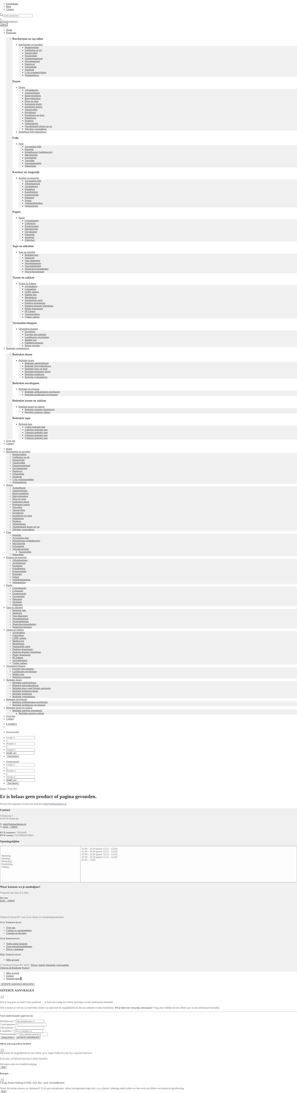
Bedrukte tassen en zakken (32, 406)
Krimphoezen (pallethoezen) (38, 152)
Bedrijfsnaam (7, 1021)
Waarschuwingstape (34, 271)
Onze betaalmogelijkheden (19, 946)
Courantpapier (32, 220)
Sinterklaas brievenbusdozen (32, 132)
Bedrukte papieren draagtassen (40, 409)
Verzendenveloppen (28, 329)
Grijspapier (30, 223)
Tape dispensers (32, 260)
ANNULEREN (7, 1037)
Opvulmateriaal (32, 61)
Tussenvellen (31, 53)
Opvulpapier (31, 231)
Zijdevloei (30, 240)
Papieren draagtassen (35, 303)
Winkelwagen (14, 978)
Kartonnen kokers (33, 106)
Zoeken (10, 976)
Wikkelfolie (30, 166)
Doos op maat (31, 101)
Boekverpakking (33, 95)
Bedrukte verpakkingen (17, 348)
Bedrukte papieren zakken (37, 412)
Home (9, 30)
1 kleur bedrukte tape (35, 427)
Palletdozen (30, 118)
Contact (10, 9)
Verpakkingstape (33, 263)
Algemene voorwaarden (57, 965)
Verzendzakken (32, 314)
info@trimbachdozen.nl (54, 804)
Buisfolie (29, 149)
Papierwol (30, 64)
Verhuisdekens (32, 75)
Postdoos (29, 120)
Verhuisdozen (31, 123)
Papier (22, 217)
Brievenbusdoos (33, 98)
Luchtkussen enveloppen (37, 337)
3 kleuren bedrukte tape (36, 432)
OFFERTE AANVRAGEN (28, 1037)
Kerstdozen (30, 112)
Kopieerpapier (32, 194)
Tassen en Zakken (27, 283)
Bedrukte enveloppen (29, 389)
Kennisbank (12, 3)
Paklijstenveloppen (34, 342)
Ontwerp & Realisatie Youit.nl (14, 968)
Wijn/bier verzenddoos (36, 129)
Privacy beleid (38, 965)
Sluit (3, 1067)
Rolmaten (29, 197)
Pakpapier (29, 234)
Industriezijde (31, 229)
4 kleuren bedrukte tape (36, 435)
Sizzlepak (29, 69)
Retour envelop (32, 345)
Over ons (10, 440)
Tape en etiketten (27, 252)
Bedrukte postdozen (34, 374)
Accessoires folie (33, 146)
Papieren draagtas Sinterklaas (39, 305)
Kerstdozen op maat (34, 115)
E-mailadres (6, 1031)
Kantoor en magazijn (29, 178)
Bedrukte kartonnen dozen (38, 371)
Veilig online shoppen (16, 943)
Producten (11, 32)
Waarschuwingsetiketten (36, 269)
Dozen (22, 87)
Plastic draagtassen (34, 308)
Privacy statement (14, 949)
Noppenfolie (31, 55)
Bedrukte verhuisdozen (36, 377)
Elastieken (30, 189)
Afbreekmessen (32, 183)
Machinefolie (31, 155)
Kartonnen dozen (33, 104)
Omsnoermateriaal (34, 58)
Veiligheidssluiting (34, 203)
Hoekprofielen (32, 47)
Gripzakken (30, 289)
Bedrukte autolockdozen (37, 363)
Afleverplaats (7, 1027)
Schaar (28, 200)
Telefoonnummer (9, 1034)
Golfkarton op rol (33, 50)
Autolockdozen (32, 93)
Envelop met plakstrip (35, 334)
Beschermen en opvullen (31, 44)
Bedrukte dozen (26, 360)
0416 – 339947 (10, 827)
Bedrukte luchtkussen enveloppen (41, 394)
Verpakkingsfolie (33, 163)
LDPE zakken (32, 292)
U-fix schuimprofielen (35, 72)
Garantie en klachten (16, 933)
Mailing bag (31, 294)
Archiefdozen (31, 90)
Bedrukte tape (31, 255)
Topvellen (29, 160)
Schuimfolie (31, 67)
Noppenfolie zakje (34, 300)
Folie (21, 143)
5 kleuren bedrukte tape (36, 438)
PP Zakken (30, 311)
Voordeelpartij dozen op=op (38, 126)
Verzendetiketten (33, 266)
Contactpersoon (8, 1024)
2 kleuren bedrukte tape (36, 429)
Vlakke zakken (32, 317)
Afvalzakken (31, 286)
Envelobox (30, 331)
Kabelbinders (31, 192)
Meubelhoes (31, 297)
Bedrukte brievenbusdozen (38, 366)
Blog (8, 6)
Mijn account (12, 959)
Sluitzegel (29, 257)
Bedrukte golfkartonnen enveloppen (42, 391)
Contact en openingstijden (19, 930)
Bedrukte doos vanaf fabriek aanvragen (31, 688)
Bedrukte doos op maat (36, 368)
